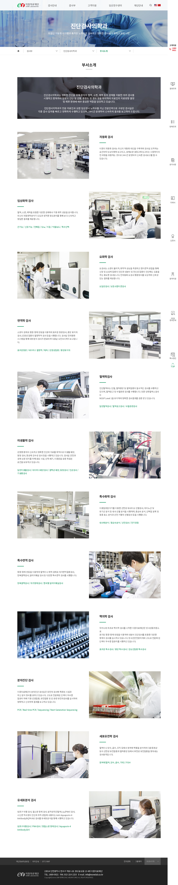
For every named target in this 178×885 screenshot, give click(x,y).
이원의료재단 (28, 5)
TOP (173, 366)
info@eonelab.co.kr (94, 874)
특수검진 (173, 358)
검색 (151, 5)
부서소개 (104, 51)
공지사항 (173, 164)
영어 (155, 5)
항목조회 (173, 126)
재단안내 (138, 5)
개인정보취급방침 (22, 861)
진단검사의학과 (70, 51)
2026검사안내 (173, 319)
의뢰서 (172, 202)
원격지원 (173, 278)
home (18, 51)
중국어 (159, 5)
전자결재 (127, 861)
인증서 (172, 240)
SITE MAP (46, 861)
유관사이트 (150, 861)
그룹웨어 (138, 861)
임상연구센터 (115, 5)
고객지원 (92, 5)
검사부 (72, 5)
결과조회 (173, 88)
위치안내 (35, 861)
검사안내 (52, 5)
